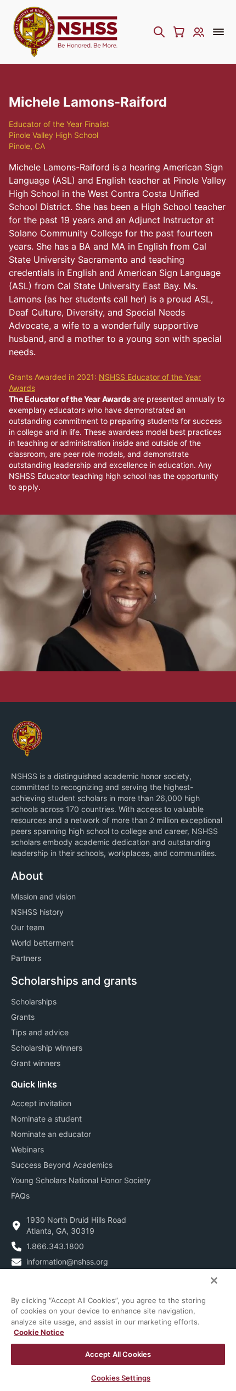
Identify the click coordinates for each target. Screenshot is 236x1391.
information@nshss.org (67, 1261)
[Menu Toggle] (218, 31)
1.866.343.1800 (55, 1246)
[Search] (159, 31)
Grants (23, 1017)
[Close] (214, 1280)
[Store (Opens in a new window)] (179, 31)
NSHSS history (37, 912)
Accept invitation (41, 1103)
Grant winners (35, 1063)
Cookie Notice (39, 1332)
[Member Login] (198, 31)
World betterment (42, 942)
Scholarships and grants (74, 980)
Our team (27, 927)
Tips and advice (40, 1032)
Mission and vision (43, 896)
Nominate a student (46, 1118)
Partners (26, 958)
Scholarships (34, 1001)
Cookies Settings (120, 1377)
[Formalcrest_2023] (27, 737)
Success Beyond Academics (62, 1164)
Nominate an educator (51, 1134)
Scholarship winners (46, 1047)
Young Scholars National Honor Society (81, 1180)
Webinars (27, 1149)
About (27, 875)
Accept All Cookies (118, 1354)
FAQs (20, 1195)
